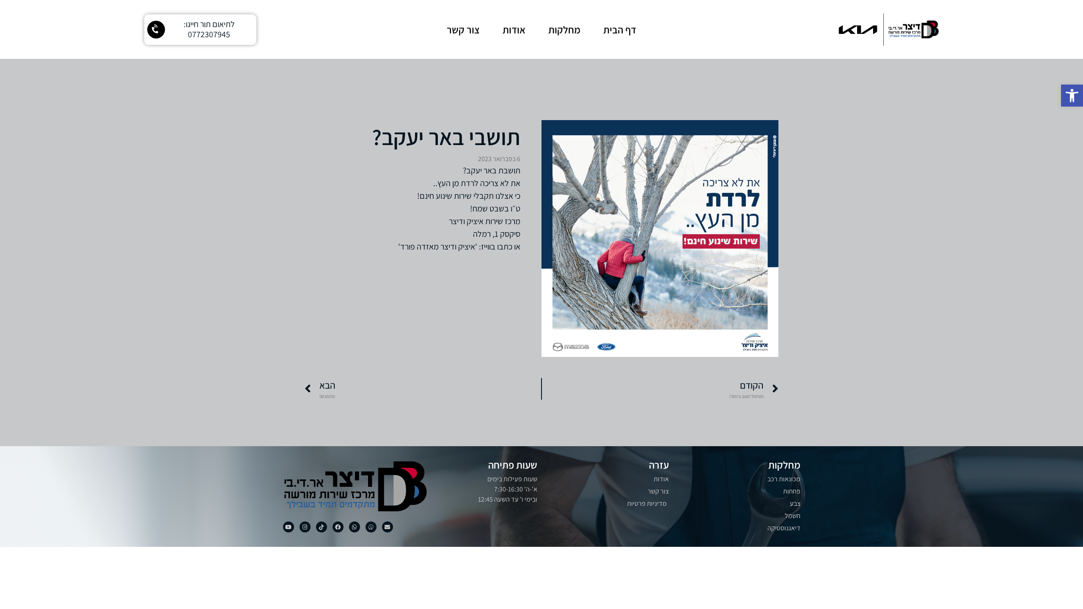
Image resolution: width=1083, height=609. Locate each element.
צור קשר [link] (463, 29)
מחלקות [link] (564, 29)
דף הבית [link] (619, 29)
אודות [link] (514, 29)
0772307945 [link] (209, 34)
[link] (1072, 96)
